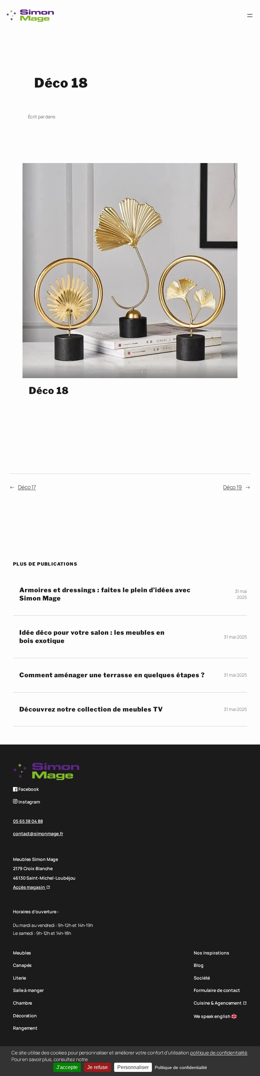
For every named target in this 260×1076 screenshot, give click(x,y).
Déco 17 (27, 487)
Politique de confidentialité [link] (181, 1067)
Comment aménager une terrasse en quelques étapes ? (112, 675)
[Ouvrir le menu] (250, 15)
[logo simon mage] (30, 16)
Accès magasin (29, 887)
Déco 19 (232, 487)
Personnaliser (133, 1067)
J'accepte (67, 1067)
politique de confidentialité (218, 1052)
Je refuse (97, 1067)
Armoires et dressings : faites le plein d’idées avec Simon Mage (105, 594)
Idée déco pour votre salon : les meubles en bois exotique (92, 637)
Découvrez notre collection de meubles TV (91, 709)
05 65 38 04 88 (28, 821)
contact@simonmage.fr (38, 833)
